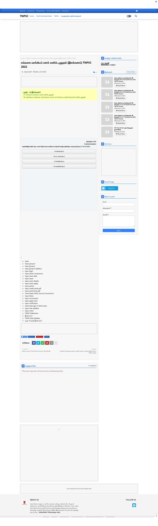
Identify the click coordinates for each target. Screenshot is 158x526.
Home (32, 16)
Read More (121, 86)
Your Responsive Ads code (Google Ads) (79, 489)
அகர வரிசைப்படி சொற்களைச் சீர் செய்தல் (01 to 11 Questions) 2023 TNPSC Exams (125, 117)
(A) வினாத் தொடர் (59, 151)
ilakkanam (40, 337)
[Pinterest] (47, 343)
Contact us (31, 11)
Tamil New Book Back (44, 16)
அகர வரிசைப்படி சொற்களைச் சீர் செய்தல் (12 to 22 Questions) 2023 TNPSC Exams (125, 104)
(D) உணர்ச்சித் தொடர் (59, 166)
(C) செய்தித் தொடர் (59, 161)
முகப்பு (23, 58)
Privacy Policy (40, 11)
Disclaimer (65, 11)
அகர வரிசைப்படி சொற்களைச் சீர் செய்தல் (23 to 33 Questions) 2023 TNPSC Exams (125, 92)
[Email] (51, 343)
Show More (131, 72)
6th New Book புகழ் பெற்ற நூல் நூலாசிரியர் (123, 128)
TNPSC (24, 16)
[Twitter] (38, 343)
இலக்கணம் (31, 337)
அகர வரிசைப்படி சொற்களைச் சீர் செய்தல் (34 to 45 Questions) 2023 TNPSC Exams (125, 79)
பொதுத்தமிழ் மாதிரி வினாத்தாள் (71, 16)
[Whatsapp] (43, 343)
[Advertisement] (79, 37)
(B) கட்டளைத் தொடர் (59, 156)
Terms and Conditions (53, 11)
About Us (23, 11)
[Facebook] (34, 343)
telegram (111, 188)
